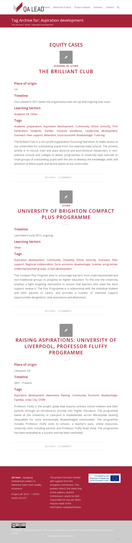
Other (74, 65)
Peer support (35, 135)
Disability (68, 260)
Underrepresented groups (30, 269)
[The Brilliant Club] (66, 57)
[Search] (118, 7)
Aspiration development (58, 126)
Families (19, 400)
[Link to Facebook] (118, 539)
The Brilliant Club (66, 71)
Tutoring (99, 135)
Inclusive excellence (69, 131)
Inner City (31, 400)
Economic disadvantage (102, 395)
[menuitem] (46, 7)
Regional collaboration (39, 264)
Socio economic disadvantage (75, 135)
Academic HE (61, 65)
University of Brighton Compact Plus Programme (66, 214)
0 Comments (64, 177)
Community (82, 126)
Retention (50, 135)
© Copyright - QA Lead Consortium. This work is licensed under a (40, 530)
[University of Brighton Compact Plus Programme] (66, 196)
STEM (41, 400)
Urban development (59, 269)
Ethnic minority (100, 126)
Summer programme (104, 264)
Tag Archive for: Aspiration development (47, 20)
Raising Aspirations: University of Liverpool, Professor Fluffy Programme (66, 346)
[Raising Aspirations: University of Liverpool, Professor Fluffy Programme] (66, 330)
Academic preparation (27, 126)
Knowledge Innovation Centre (60, 536)
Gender (49, 131)
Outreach (19, 135)
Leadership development (101, 131)
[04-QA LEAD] (28, 7)
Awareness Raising (58, 395)
